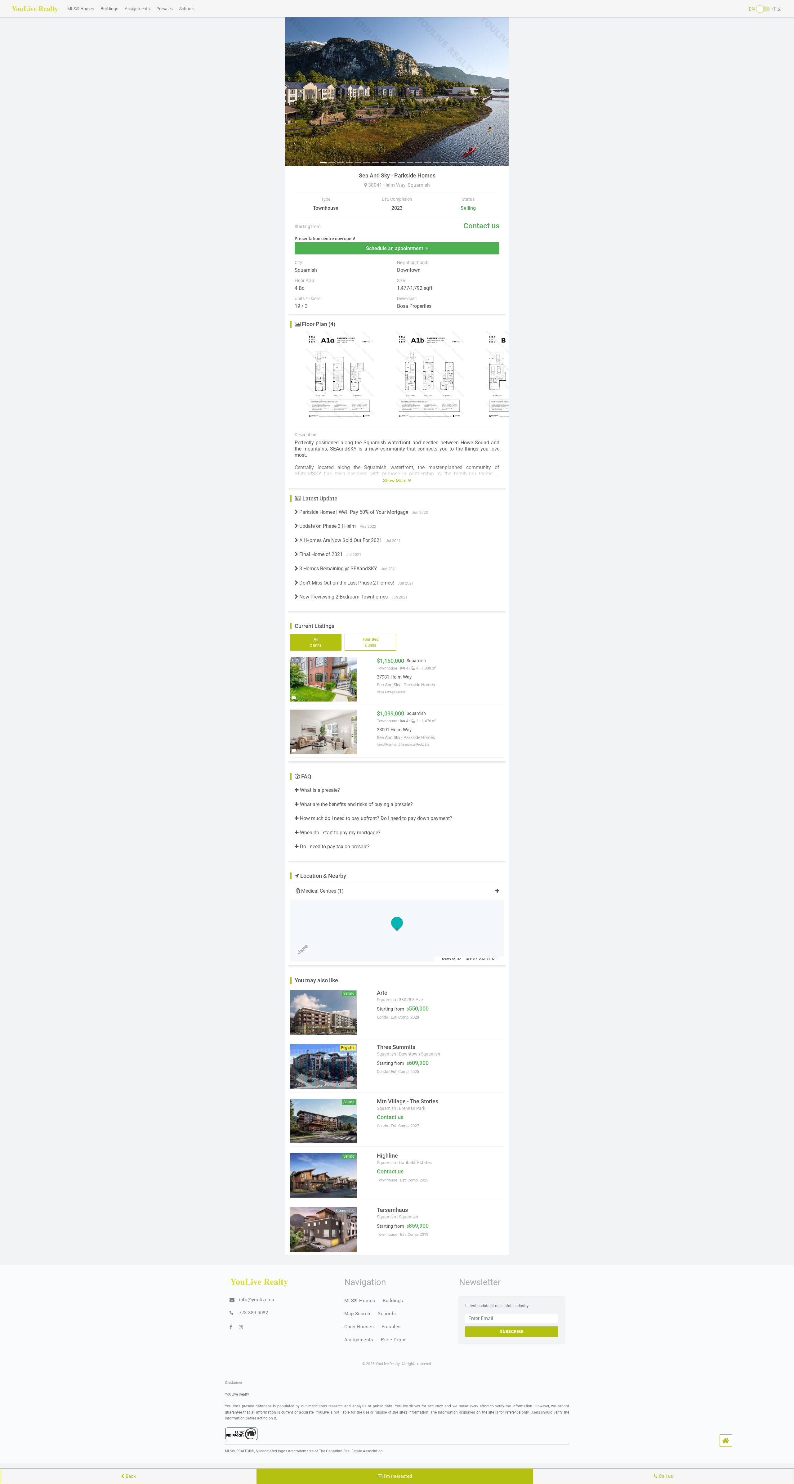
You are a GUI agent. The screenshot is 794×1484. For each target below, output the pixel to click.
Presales (164, 8)
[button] (726, 1440)
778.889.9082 (253, 1313)
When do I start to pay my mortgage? (340, 833)
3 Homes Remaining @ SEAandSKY (347, 569)
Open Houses (359, 1326)
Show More (395, 480)
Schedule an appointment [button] (396, 248)
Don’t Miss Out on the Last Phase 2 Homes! (356, 583)
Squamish (419, 185)
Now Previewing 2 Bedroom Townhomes (353, 597)
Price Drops (394, 1340)
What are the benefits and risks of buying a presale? (356, 804)
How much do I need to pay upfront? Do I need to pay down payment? (375, 818)
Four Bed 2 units (370, 642)
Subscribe (512, 1331)
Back (130, 1476)
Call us (665, 1476)
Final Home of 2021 (329, 554)
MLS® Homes (80, 8)
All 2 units (316, 642)
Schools (186, 8)
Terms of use (451, 959)
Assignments (137, 8)
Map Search (357, 1313)
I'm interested (397, 1476)
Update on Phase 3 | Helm (337, 526)
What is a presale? (319, 790)
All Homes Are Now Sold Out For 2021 (349, 540)
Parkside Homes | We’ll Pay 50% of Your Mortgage (363, 512)
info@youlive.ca (256, 1299)
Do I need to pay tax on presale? (334, 847)
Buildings (109, 8)
